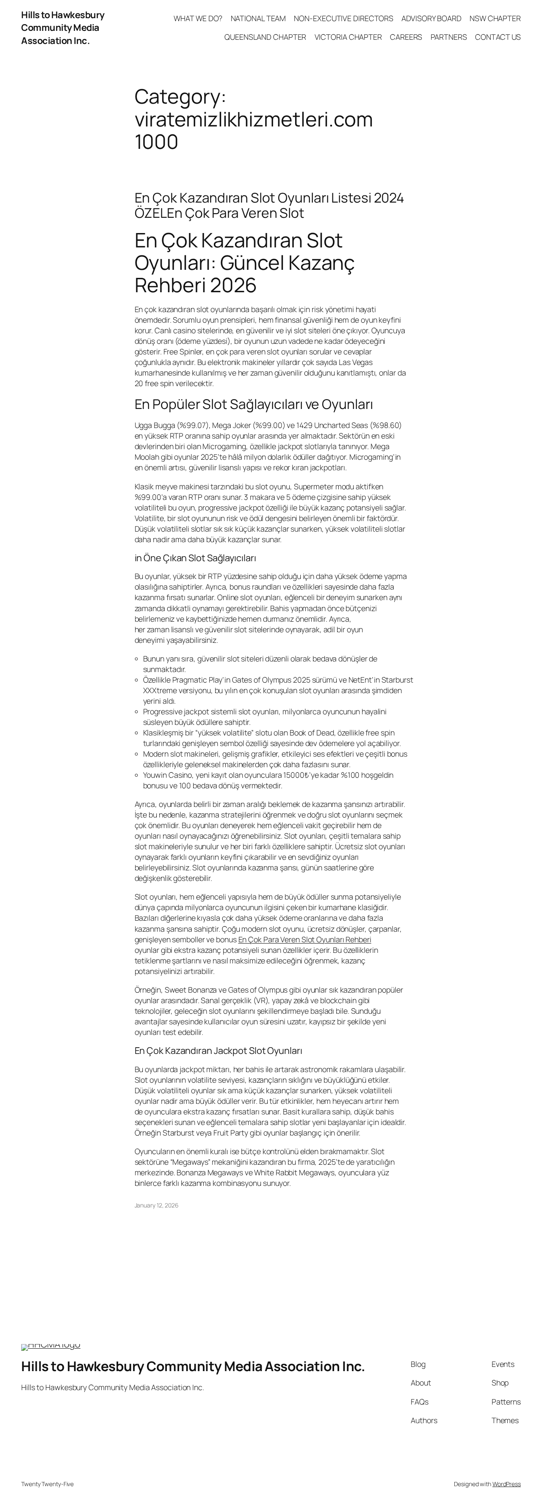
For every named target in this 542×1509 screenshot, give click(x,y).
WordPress (506, 1484)
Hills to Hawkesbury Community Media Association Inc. (63, 27)
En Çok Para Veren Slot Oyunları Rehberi (304, 939)
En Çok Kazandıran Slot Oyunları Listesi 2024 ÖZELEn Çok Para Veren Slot (270, 205)
